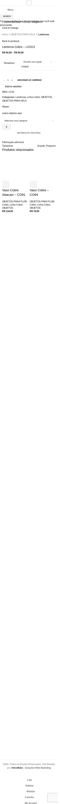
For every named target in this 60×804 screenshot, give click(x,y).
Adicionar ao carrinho (29, 80)
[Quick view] (13, 184)
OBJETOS (7, 208)
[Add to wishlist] (21, 184)
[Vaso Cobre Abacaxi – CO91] (15, 167)
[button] (5, 184)
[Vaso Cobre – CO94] (43, 167)
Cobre (5, 204)
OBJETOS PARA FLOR (14, 201)
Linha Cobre (16, 204)
